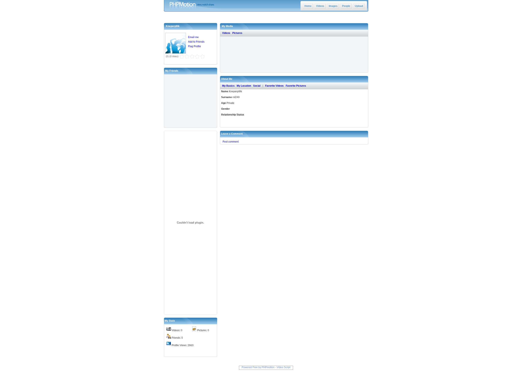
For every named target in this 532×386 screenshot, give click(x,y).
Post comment (231, 141)
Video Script (283, 367)
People (346, 6)
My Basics (228, 85)
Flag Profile (194, 46)
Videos (320, 6)
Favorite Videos (274, 85)
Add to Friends (196, 41)
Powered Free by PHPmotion (258, 367)
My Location (244, 85)
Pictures (237, 33)
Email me (193, 37)
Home (308, 6)
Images (333, 6)
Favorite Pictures (296, 85)
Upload (359, 6)
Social (256, 85)
